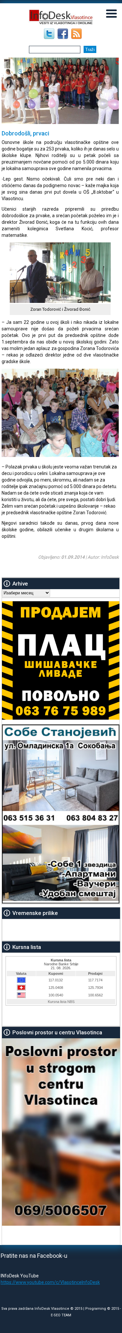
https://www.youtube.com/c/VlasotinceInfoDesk (50, 1282)
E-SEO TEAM (61, 1315)
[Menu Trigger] (111, 13)
